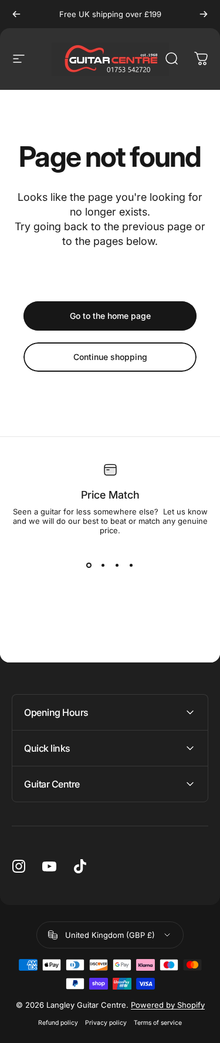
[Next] (203, 14)
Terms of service (158, 1023)
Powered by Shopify (168, 1005)
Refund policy (58, 1023)
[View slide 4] (131, 565)
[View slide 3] (117, 565)
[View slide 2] (103, 565)
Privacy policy (106, 1023)
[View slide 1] (89, 565)
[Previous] (16, 14)
